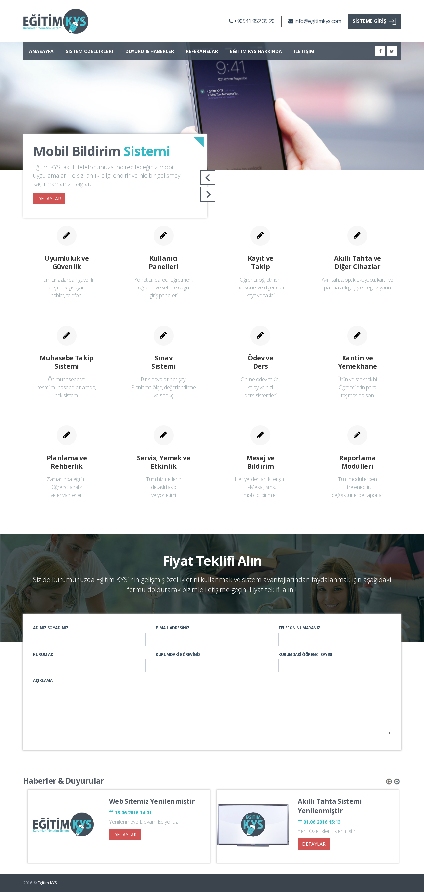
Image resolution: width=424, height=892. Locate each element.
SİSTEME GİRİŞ (369, 21)
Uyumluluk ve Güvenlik (66, 262)
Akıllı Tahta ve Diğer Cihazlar (357, 262)
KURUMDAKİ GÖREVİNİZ (178, 654)
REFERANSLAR (202, 51)
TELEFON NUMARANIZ (299, 628)
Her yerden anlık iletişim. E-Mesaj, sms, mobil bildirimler (260, 487)
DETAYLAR (49, 198)
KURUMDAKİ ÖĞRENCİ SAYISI (305, 654)
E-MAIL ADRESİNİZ (172, 628)
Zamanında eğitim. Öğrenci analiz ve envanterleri (66, 487)
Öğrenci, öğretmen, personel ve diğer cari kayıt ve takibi (260, 287)
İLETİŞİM (304, 51)
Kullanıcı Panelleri (164, 262)
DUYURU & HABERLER (149, 51)
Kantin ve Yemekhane (357, 362)
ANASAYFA (41, 51)
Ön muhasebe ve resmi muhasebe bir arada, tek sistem (66, 387)
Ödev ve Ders (260, 362)
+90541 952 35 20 (253, 21)
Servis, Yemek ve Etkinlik (163, 462)
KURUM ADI (44, 654)
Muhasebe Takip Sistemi (66, 362)
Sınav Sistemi (163, 362)
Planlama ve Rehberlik (67, 462)
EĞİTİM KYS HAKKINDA (256, 51)
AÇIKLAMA (42, 680)
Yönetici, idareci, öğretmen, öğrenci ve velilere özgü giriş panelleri (163, 287)
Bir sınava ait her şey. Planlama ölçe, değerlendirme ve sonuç (163, 387)
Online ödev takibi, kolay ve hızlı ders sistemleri (260, 387)
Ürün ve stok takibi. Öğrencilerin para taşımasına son (357, 387)
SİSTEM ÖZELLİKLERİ (89, 51)
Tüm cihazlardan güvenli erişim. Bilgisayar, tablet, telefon (66, 287)
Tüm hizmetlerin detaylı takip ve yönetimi (163, 487)
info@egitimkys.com (317, 21)
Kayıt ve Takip (260, 262)
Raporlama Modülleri (357, 462)
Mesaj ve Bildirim (260, 462)
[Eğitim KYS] (55, 21)
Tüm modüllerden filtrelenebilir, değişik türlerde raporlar (357, 487)
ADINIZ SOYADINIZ (50, 628)
